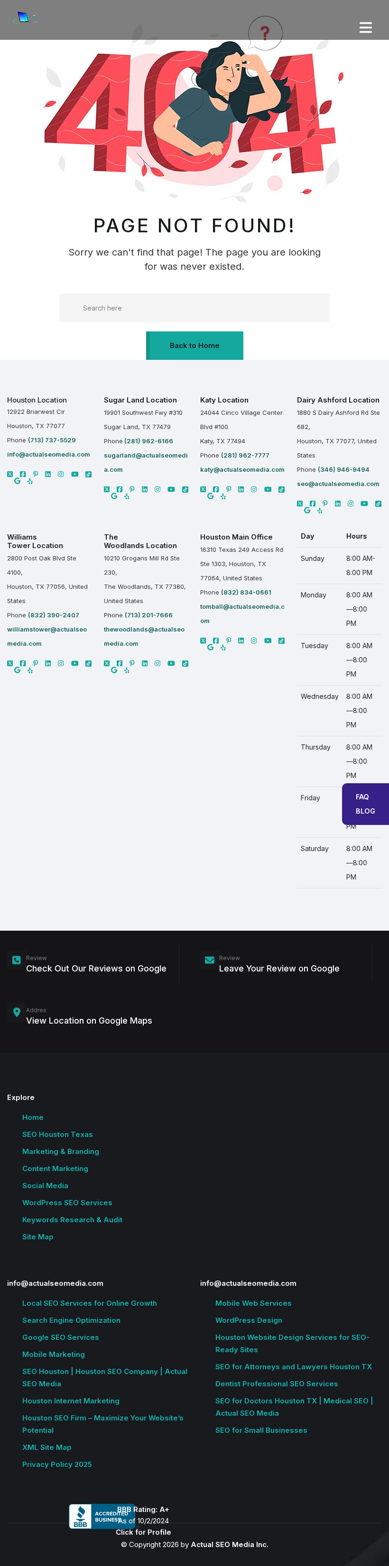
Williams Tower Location (35, 541)
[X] (10, 474)
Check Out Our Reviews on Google (96, 968)
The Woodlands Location (140, 541)
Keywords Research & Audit (72, 1219)
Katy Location (224, 399)
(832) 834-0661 (246, 592)
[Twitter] (107, 489)
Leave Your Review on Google (279, 968)
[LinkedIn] (48, 474)
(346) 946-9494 (344, 469)
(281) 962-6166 (148, 441)
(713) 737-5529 (52, 440)
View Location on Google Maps (89, 1021)
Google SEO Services (60, 1337)
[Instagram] (61, 474)
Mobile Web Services (253, 1303)
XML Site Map (47, 1447)
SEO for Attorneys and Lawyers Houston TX (293, 1366)
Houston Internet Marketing (71, 1400)
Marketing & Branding (60, 1151)
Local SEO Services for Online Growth (89, 1303)
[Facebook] (23, 474)
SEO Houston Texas (57, 1134)
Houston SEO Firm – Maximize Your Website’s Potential (103, 1424)
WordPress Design (248, 1320)
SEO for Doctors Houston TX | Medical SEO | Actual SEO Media (294, 1407)
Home (33, 1117)
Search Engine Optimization (71, 1320)
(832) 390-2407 (53, 615)
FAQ (362, 797)
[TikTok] (88, 474)
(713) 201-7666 (149, 615)
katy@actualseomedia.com (242, 469)
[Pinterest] (35, 474)
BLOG (365, 811)
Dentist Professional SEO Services (276, 1383)
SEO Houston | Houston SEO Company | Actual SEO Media (104, 1377)
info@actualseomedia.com (48, 454)
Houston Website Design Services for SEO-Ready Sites (292, 1343)
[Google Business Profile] (17, 480)
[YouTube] (75, 474)
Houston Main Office (236, 536)
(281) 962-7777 (245, 455)
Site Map (38, 1236)
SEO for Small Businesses (261, 1430)
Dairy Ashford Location (338, 399)
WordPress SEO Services (67, 1202)
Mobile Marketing (53, 1354)
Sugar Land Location (140, 399)
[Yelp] (30, 480)
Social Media (45, 1185)
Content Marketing (55, 1168)
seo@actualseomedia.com (338, 483)
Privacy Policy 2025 (57, 1464)
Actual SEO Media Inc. (230, 1544)
